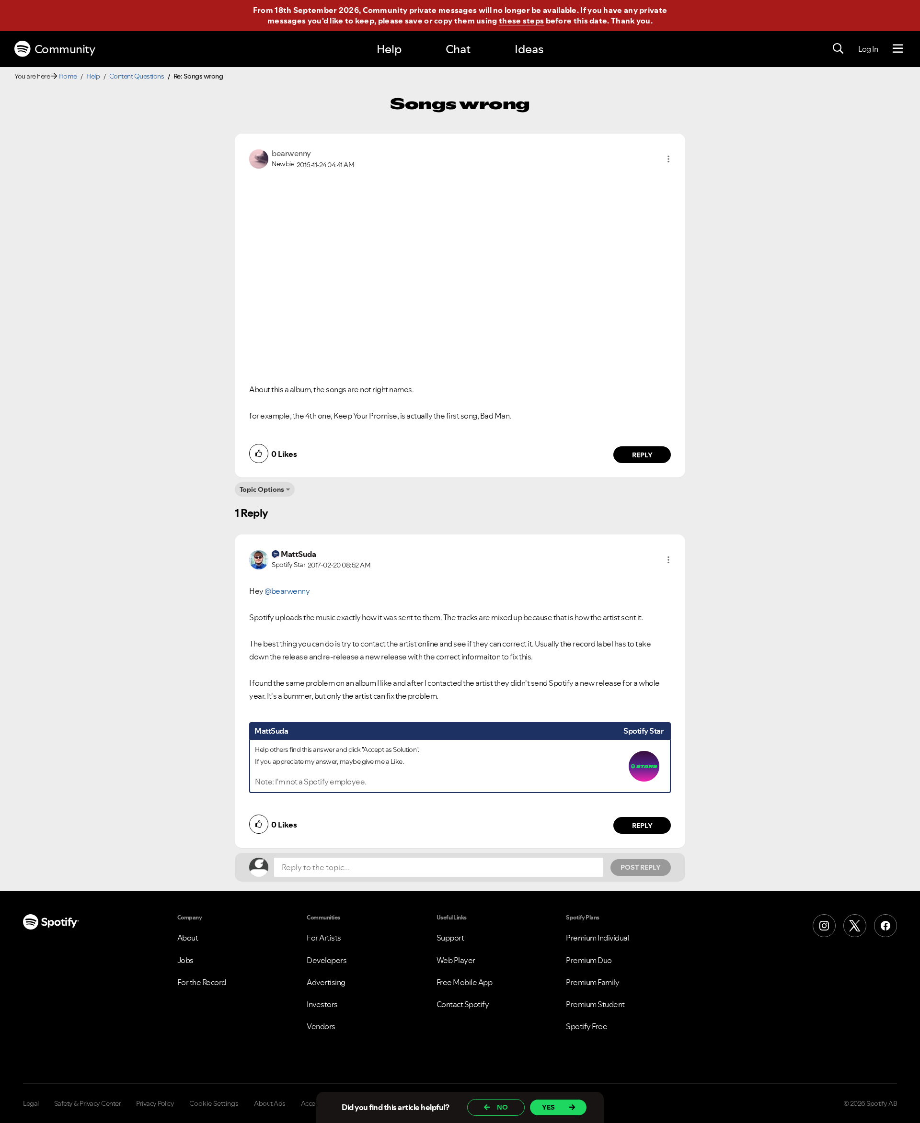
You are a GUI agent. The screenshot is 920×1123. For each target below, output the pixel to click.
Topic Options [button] (262, 489)
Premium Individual (597, 937)
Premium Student (595, 1004)
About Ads (270, 1103)
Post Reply (641, 867)
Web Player (456, 960)
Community (64, 49)
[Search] (838, 49)
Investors (322, 1004)
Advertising (326, 982)
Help (389, 49)
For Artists (324, 937)
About (187, 937)
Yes (548, 1107)
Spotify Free (586, 1026)
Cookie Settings (214, 1103)
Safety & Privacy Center (87, 1103)
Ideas (529, 49)
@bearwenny (287, 591)
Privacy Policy (155, 1103)
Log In (868, 49)
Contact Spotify (463, 1004)
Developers (326, 960)
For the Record (201, 982)
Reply (642, 455)
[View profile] (258, 158)
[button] (668, 159)
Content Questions (136, 76)
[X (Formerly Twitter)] (854, 925)
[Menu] (898, 49)
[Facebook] (885, 925)
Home (68, 76)
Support (450, 937)
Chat (458, 49)
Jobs (185, 960)
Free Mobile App (465, 982)
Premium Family (592, 982)
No (502, 1107)
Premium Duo (589, 960)
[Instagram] (824, 925)
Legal (31, 1103)
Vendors (321, 1026)
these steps (521, 20)
